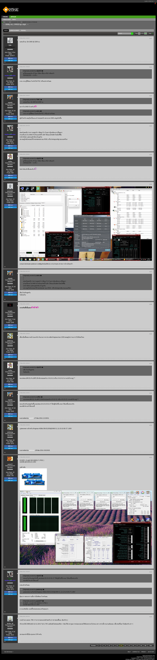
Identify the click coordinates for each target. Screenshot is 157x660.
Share (11, 58)
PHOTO (14, 20)
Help (129, 651)
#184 (150, 126)
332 (145, 645)
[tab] (6, 30)
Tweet (11, 60)
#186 (150, 184)
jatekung (10, 340)
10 (109, 645)
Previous (93, 645)
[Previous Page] (145, 33)
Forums (5, 17)
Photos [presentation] (23, 30)
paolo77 (10, 464)
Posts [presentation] (6, 30)
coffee (10, 161)
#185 (150, 154)
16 (133, 645)
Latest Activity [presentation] (14, 30)
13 (121, 645)
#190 (150, 363)
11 (113, 645)
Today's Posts (7, 20)
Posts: (7, 55)
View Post (42, 70)
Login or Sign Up (148, 1)
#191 (150, 393)
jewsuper (10, 191)
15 (129, 645)
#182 (150, 67)
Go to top (151, 651)
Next (151, 645)
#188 (150, 304)
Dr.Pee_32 (10, 623)
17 (137, 645)
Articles (13, 17)
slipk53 (10, 102)
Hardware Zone (16, 22)
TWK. (10, 45)
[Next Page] (146, 33)
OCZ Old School (8, 651)
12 (117, 645)
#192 (150, 425)
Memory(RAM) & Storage (29, 22)
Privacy (143, 651)
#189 (150, 334)
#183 (150, 95)
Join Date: (8, 52)
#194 (150, 572)
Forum (7, 22)
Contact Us (135, 651)
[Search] (132, 33)
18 (141, 645)
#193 (150, 457)
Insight (10, 311)
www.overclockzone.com (149, 655)
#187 (150, 271)
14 (125, 645)
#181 (150, 38)
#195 (150, 616)
